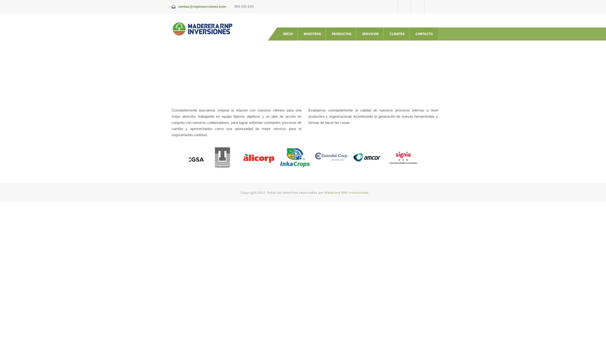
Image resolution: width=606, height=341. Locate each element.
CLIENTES (397, 33)
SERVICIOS (370, 33)
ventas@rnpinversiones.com (202, 6)
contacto (424, 33)
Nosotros (312, 33)
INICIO (288, 33)
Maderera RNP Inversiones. (347, 192)
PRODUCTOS (341, 33)
